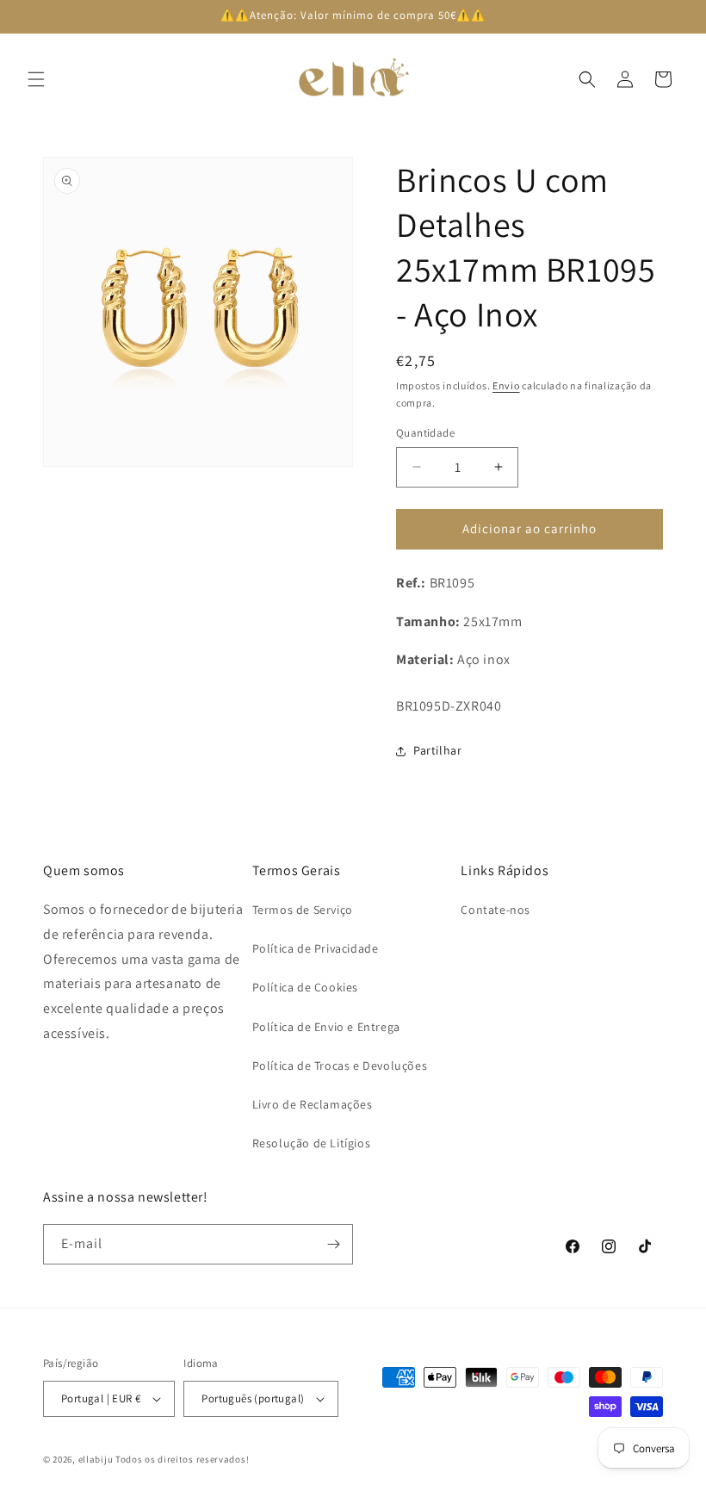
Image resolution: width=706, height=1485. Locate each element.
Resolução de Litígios (311, 1143)
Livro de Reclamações (312, 1104)
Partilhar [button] (437, 750)
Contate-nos (495, 909)
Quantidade (425, 433)
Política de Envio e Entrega (326, 1027)
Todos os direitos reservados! (182, 1459)
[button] (36, 79)
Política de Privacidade (315, 948)
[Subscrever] (333, 1244)
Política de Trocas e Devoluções (340, 1065)
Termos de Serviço (302, 909)
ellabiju (96, 1459)
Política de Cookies (305, 987)
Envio (506, 385)
